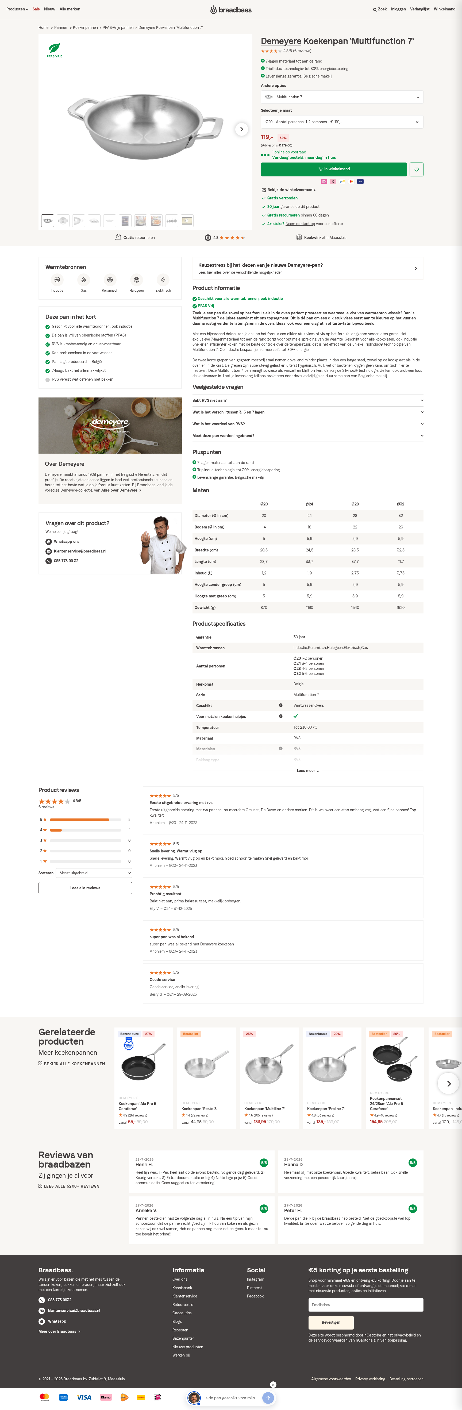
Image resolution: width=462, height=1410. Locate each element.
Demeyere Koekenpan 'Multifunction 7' (170, 27)
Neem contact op (300, 224)
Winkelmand (445, 9)
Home (43, 27)
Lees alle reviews (85, 888)
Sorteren (45, 873)
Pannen (60, 27)
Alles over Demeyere (119, 490)
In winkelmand (337, 169)
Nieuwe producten (187, 1347)
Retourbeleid (182, 1305)
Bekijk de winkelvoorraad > (292, 190)
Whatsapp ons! (67, 541)
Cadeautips (182, 1313)
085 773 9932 (59, 1300)
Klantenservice (184, 1296)
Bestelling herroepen (407, 1379)
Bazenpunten (183, 1338)
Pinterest (254, 1288)
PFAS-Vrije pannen (118, 27)
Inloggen (398, 9)
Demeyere (281, 41)
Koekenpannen (85, 27)
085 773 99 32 (66, 561)
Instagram (255, 1279)
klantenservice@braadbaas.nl (74, 1310)
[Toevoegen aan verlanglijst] (417, 169)
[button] (49, 129)
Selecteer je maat (276, 110)
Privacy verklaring (370, 1379)
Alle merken (70, 9)
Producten (16, 9)
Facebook (255, 1296)
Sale (36, 9)
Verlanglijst (420, 9)
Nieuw (49, 9)
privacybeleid (405, 1335)
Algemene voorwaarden (331, 1379)
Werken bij (181, 1355)
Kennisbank (182, 1288)
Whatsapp (57, 1321)
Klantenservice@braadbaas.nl (80, 551)
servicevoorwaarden (331, 1340)
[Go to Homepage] (231, 9)
